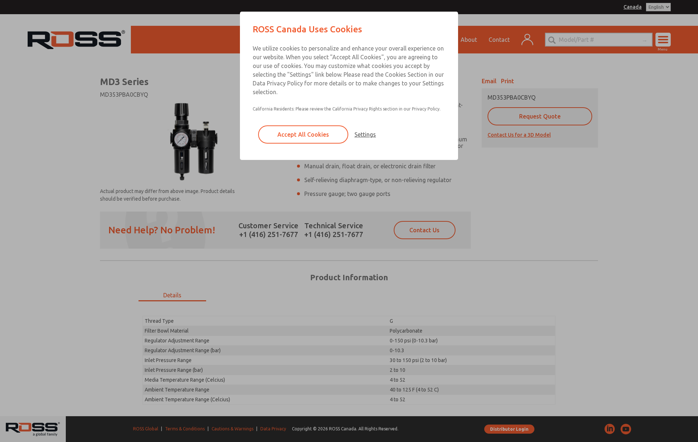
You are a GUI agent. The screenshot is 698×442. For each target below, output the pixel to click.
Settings (365, 134)
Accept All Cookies (303, 134)
